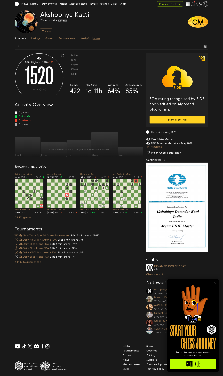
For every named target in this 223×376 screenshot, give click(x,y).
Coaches (151, 350)
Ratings (104, 3)
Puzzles (63, 3)
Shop (122, 3)
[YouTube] (17, 346)
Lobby (34, 3)
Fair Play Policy (155, 369)
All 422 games (23, 217)
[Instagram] (47, 346)
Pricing (150, 355)
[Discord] (36, 346)
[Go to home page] (17, 4)
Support (151, 359)
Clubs (114, 3)
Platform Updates (157, 364)
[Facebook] (42, 346)
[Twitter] (30, 346)
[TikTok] (24, 346)
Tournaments (48, 3)
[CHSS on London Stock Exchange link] (45, 366)
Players (93, 3)
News (24, 3)
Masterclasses (78, 3)
